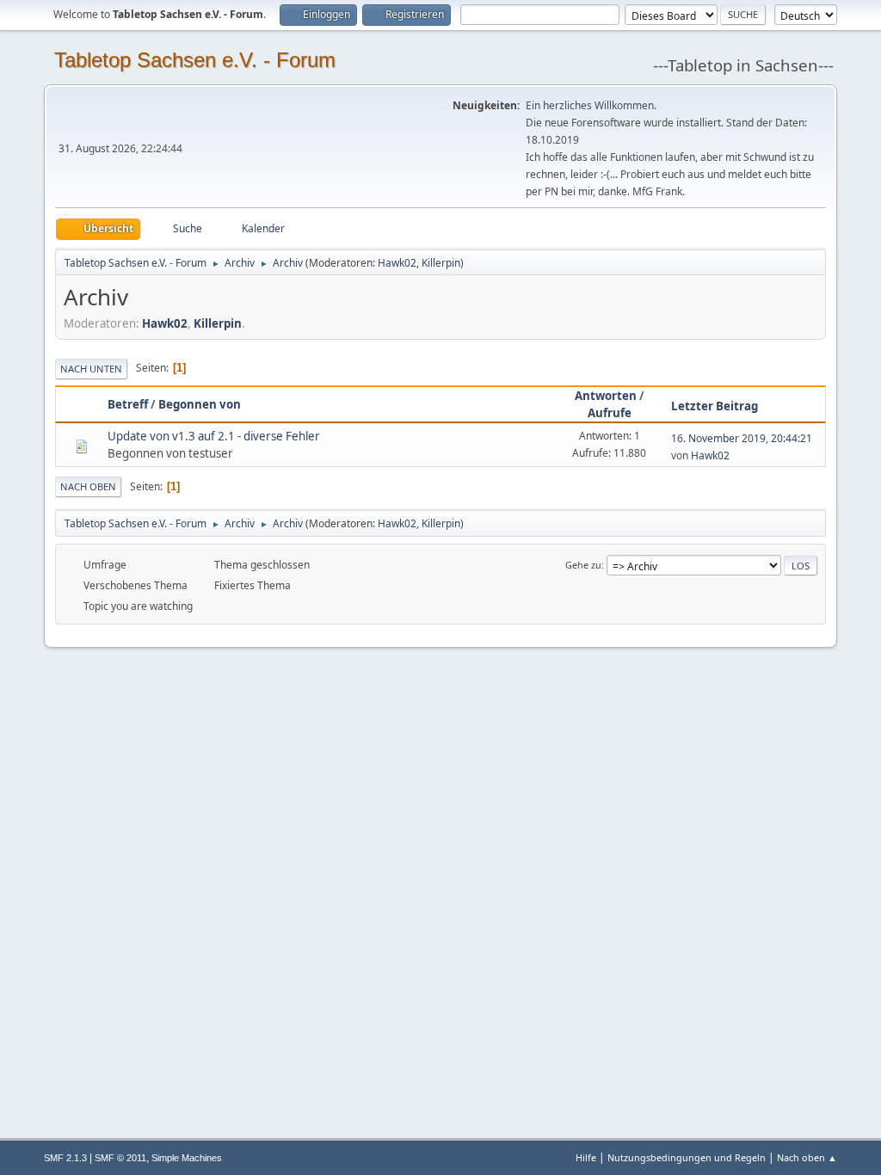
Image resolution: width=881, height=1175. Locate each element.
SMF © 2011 (120, 1158)
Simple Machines (186, 1158)
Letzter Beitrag (714, 406)
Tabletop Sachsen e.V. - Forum (195, 59)
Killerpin (441, 262)
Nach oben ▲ (807, 1157)
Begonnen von (199, 404)
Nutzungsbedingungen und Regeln (686, 1157)
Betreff (128, 404)
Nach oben (88, 486)
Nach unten (91, 368)
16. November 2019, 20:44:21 (741, 438)
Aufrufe (609, 413)
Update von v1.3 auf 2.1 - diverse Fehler (214, 436)
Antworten (606, 395)
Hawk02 (397, 262)
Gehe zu (583, 564)
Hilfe (586, 1157)
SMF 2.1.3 (65, 1158)
